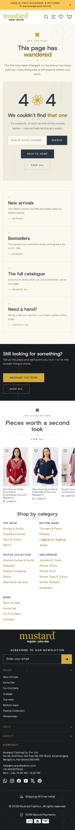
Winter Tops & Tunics (53, 577)
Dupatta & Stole (14, 534)
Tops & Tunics (12, 540)
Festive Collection (17, 554)
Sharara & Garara (15, 582)
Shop (7, 670)
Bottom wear (49, 523)
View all (37, 439)
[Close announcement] (70, 4)
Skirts (7, 577)
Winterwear (48, 554)
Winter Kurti (47, 571)
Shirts (7, 545)
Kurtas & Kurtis (13, 529)
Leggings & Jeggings (52, 540)
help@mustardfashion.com (19, 766)
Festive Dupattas (14, 571)
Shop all (37, 165)
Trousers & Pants (50, 529)
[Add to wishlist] (6, 450)
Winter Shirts (48, 566)
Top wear (10, 523)
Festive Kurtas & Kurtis (18, 560)
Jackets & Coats (50, 560)
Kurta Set (9, 608)
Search (57, 140)
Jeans (43, 545)
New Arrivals (11, 603)
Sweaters (45, 588)
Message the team (24, 377)
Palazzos (9, 566)
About (8, 736)
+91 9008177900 (13, 769)
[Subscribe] (66, 659)
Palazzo (44, 534)
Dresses (8, 619)
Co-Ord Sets (11, 614)
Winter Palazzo (49, 582)
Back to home (37, 153)
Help (7, 727)
